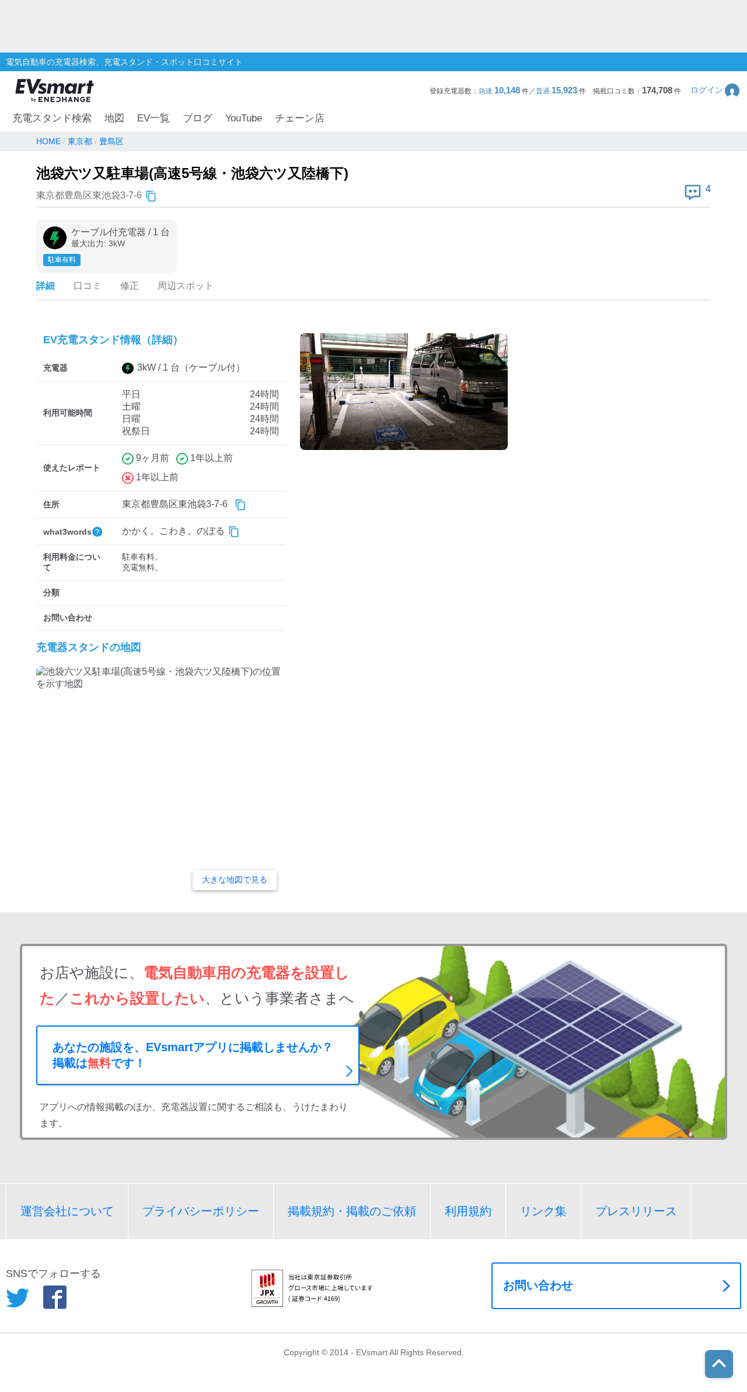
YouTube (243, 118)
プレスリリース (636, 1211)
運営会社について (67, 1211)
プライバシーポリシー (200, 1211)
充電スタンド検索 (52, 118)
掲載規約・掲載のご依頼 (352, 1211)
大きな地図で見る (234, 879)
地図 (114, 118)
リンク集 (543, 1211)
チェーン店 (299, 118)
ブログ (197, 118)
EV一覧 (153, 118)
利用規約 (468, 1211)
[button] (715, 90)
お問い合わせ (538, 1285)
